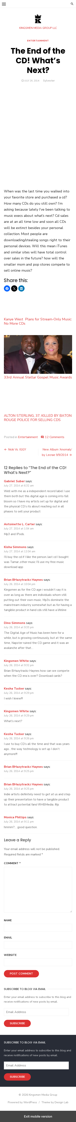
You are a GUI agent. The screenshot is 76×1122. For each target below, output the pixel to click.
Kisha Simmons (15, 547)
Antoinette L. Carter (19, 524)
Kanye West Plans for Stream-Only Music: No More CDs (38, 321)
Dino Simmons (14, 623)
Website (10, 955)
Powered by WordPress (22, 1102)
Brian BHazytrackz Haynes (23, 580)
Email (8, 937)
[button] (4, 4)
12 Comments (54, 437)
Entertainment (38, 40)
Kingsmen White (16, 661)
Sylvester (49, 80)
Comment (12, 863)
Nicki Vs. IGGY (17, 449)
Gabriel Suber (14, 481)
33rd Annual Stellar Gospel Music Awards (38, 377)
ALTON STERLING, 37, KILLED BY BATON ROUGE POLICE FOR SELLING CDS (38, 417)
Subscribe (17, 1023)
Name (8, 920)
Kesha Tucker (14, 688)
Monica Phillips (15, 817)
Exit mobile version (38, 1116)
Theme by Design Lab (54, 1102)
